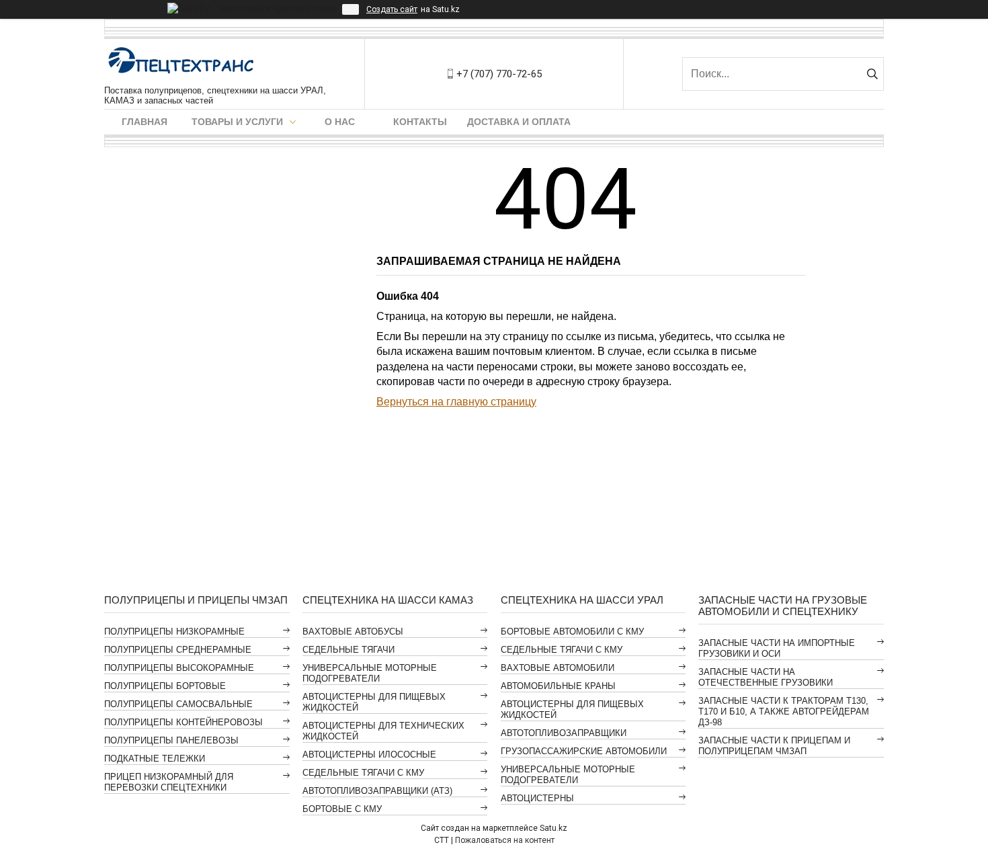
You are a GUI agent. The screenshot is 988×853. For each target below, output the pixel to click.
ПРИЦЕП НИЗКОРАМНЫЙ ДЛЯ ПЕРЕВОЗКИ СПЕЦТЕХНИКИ (168, 782)
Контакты (420, 121)
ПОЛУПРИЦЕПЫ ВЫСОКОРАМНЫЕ (179, 668)
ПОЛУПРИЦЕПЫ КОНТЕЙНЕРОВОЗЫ (183, 722)
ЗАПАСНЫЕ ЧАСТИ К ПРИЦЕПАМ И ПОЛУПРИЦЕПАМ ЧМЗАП (774, 745)
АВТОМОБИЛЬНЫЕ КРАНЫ (558, 686)
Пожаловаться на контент (504, 840)
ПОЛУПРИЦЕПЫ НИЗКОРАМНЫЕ (174, 631)
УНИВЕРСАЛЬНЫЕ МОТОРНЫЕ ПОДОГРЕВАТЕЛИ (369, 673)
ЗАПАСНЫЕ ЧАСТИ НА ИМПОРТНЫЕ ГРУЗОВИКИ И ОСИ (776, 648)
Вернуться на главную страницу (456, 401)
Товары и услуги (237, 121)
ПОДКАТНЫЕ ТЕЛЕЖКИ (154, 759)
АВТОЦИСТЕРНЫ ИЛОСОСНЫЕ (369, 754)
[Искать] (872, 74)
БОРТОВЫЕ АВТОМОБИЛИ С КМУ (572, 631)
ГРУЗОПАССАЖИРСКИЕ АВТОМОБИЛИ (584, 751)
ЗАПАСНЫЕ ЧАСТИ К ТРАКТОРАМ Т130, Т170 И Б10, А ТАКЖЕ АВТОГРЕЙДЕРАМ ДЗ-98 (783, 711)
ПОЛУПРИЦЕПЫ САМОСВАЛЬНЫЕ (178, 704)
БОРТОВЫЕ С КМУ (342, 809)
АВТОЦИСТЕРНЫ (537, 798)
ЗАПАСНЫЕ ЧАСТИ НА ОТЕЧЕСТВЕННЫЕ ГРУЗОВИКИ (765, 677)
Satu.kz (553, 828)
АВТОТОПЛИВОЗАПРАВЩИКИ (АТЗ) (377, 791)
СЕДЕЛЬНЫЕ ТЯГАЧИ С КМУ (363, 773)
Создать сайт (391, 9)
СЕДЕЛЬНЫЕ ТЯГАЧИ (348, 650)
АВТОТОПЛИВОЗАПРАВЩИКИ (563, 733)
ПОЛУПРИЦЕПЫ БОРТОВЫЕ (165, 686)
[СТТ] (181, 62)
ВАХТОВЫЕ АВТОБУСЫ (352, 631)
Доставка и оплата (519, 121)
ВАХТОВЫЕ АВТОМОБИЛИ (557, 668)
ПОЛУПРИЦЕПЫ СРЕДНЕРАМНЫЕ (177, 650)
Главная (144, 121)
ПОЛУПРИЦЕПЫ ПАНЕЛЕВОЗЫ (171, 740)
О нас (340, 121)
